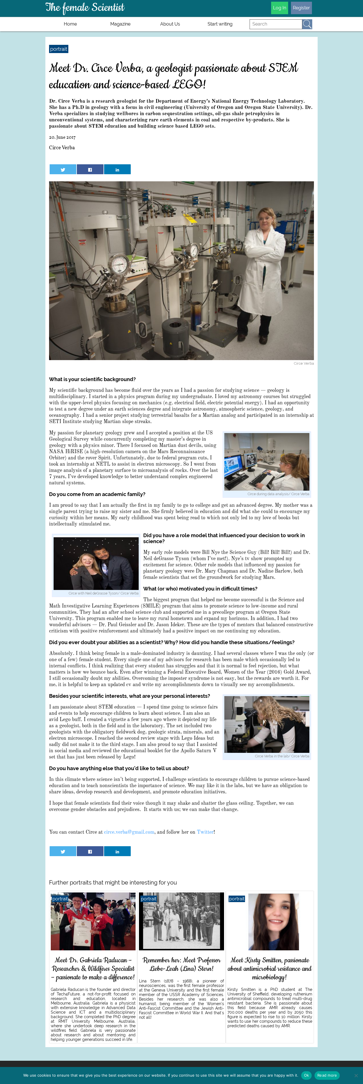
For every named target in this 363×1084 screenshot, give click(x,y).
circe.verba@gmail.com (129, 832)
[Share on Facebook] (90, 169)
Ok (306, 1075)
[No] (356, 1075)
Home (70, 24)
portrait (58, 49)
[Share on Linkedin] (117, 169)
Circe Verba (62, 148)
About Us (170, 24)
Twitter (205, 832)
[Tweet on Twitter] (63, 169)
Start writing (220, 24)
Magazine (120, 24)
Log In (279, 7)
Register (301, 7)
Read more (327, 1075)
